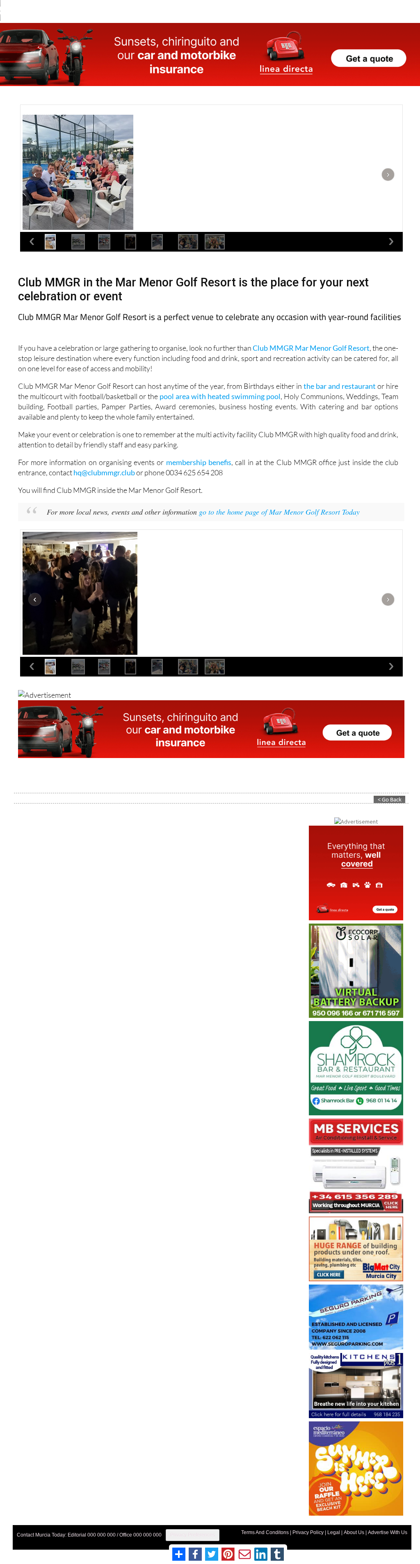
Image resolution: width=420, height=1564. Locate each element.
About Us (354, 1532)
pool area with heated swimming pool (220, 396)
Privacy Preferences (192, 1535)
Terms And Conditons (265, 1532)
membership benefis (198, 462)
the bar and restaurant (340, 385)
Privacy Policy (308, 1532)
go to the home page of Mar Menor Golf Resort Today (279, 512)
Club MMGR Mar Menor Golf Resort (311, 347)
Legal (333, 1532)
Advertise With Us (387, 1532)
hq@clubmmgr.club (104, 472)
